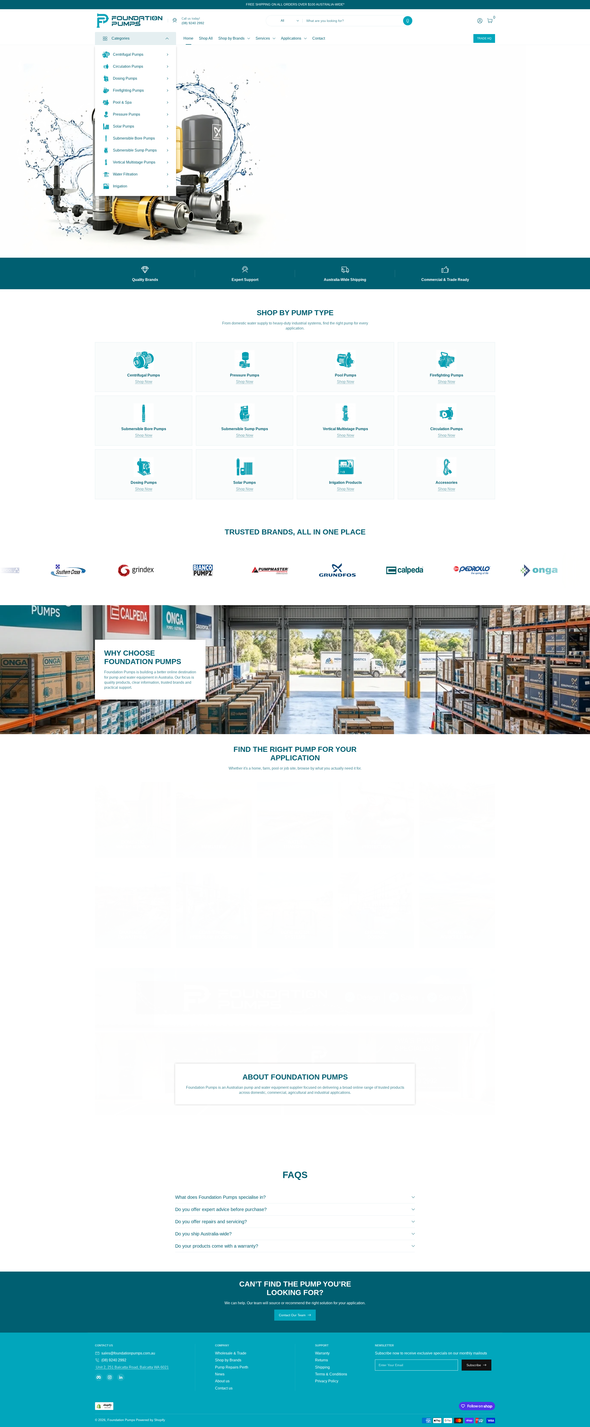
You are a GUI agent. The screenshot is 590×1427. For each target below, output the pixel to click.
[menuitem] (243, 1353)
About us (222, 1381)
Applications (291, 38)
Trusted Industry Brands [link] (385, 160)
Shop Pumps (370, 183)
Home (188, 38)
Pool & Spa (122, 102)
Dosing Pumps (125, 78)
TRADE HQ (484, 38)
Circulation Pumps (128, 66)
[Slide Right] (348, 4)
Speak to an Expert (405, 183)
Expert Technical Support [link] (386, 169)
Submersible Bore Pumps (134, 138)
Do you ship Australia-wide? (203, 1233)
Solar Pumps (123, 126)
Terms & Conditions (331, 1374)
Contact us (224, 1388)
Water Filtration (125, 174)
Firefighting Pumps (128, 90)
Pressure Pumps (126, 114)
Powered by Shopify (150, 1420)
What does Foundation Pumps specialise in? (220, 1197)
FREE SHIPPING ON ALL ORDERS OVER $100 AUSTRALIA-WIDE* (295, 4)
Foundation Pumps (121, 1420)
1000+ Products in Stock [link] (386, 152)
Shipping (322, 1367)
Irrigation (120, 186)
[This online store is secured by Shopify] (104, 1406)
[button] (407, 20)
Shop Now (143, 382)
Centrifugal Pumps (128, 54)
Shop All (206, 38)
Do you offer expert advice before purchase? (221, 1209)
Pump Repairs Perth (231, 1367)
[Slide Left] (242, 4)
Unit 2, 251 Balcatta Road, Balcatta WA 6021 (132, 1367)
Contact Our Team (292, 1315)
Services (263, 38)
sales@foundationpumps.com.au (128, 1353)
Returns (321, 1360)
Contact (318, 38)
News (219, 1374)
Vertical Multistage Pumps (134, 162)
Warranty (322, 1353)
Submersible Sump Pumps (135, 150)
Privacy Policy (326, 1381)
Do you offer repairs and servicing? (211, 1221)
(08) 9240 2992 (113, 1360)
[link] (186, 21)
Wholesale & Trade (230, 1353)
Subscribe (473, 1365)
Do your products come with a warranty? (216, 1246)
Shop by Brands (231, 38)
